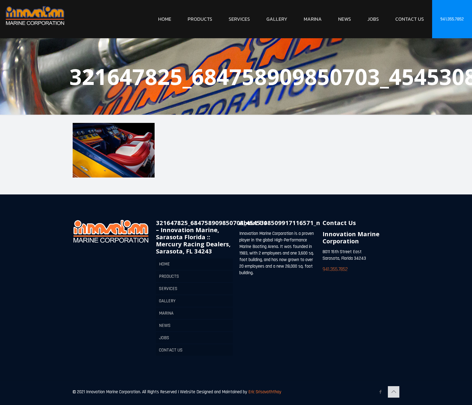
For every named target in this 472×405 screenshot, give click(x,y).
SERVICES (168, 289)
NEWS (164, 326)
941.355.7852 (452, 19)
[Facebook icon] (380, 392)
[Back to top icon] (393, 392)
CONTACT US (170, 350)
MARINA (166, 313)
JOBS (164, 338)
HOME (164, 264)
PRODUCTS (169, 276)
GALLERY (167, 301)
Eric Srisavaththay (264, 392)
